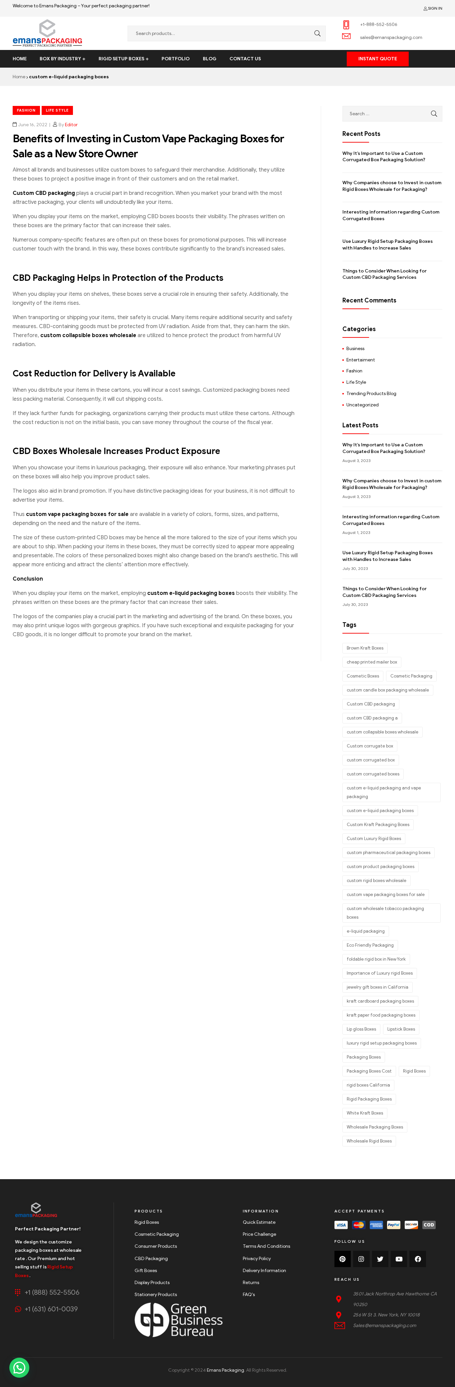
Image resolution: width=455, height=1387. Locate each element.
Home (19, 77)
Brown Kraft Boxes (365, 648)
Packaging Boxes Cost (369, 1071)
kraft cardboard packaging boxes (380, 1001)
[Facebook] (417, 1259)
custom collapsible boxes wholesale (88, 335)
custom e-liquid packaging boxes (191, 593)
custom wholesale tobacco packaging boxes (385, 913)
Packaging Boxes (364, 1057)
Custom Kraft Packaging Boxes (378, 824)
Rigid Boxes (414, 1071)
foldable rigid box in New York (376, 959)
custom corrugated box (371, 760)
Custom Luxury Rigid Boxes (374, 838)
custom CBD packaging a (372, 718)
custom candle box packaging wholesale (388, 690)
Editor (71, 125)
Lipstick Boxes (401, 1029)
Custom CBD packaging (44, 193)
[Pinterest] (342, 1259)
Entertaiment (360, 360)
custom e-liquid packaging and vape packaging (384, 792)
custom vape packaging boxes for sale (77, 514)
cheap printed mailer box (372, 662)
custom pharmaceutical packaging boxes (388, 852)
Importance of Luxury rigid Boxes (380, 973)
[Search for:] (392, 114)
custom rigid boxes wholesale (376, 880)
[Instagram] (361, 1259)
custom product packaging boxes (380, 866)
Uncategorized (362, 405)
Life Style (57, 110)
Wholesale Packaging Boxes (375, 1127)
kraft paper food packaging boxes (381, 1015)
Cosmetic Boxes (363, 676)
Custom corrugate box (370, 746)
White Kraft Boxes (365, 1113)
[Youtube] (399, 1259)
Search (316, 33)
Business (355, 348)
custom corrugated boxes (373, 774)
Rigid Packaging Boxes (369, 1099)
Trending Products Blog (371, 393)
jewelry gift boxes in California (377, 987)
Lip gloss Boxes (361, 1029)
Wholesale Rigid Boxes (369, 1141)
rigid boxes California (368, 1085)
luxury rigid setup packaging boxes (382, 1043)
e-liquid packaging (366, 931)
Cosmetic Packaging (411, 676)
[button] (378, 59)
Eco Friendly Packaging (370, 945)
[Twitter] (380, 1259)
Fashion (26, 110)
